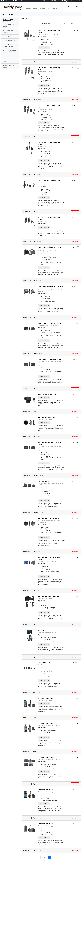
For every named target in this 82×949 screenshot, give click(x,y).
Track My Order (66, 1)
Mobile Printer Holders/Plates (8, 45)
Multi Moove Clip (44, 663)
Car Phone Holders (9, 36)
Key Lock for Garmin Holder (47, 394)
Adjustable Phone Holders (8, 25)
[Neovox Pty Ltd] (12, 6)
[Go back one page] (41, 857)
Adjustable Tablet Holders (8, 31)
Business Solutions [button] (48, 8)
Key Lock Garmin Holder (46, 417)
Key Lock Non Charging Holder (48, 518)
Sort (64, 23)
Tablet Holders (8, 56)
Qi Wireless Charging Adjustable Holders (9, 51)
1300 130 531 (56, 1)
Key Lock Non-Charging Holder (49, 596)
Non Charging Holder (45, 698)
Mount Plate (42, 630)
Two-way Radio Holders (7, 60)
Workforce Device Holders (8, 66)
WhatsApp (47, 1)
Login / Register (76, 1)
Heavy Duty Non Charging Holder (49, 323)
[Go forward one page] (60, 857)
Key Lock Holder (43, 481)
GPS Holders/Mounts (9, 40)
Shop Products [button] (30, 8)
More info (75, 62)
